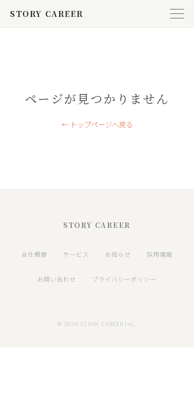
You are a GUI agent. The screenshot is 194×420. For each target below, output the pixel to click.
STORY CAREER (46, 13)
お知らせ (118, 254)
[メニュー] (177, 14)
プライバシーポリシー (124, 279)
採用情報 (160, 254)
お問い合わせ (56, 279)
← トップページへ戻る (97, 124)
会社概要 (34, 254)
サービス (76, 254)
